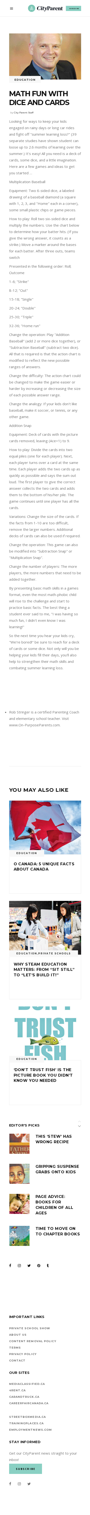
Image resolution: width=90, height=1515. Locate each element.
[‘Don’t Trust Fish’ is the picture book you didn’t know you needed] (45, 1033)
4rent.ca (17, 1390)
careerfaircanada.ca (29, 1403)
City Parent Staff (23, 112)
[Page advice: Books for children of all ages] (19, 1204)
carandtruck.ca (24, 1396)
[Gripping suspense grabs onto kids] (19, 1174)
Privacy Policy (23, 1354)
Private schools (54, 953)
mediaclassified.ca (27, 1384)
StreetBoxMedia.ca (27, 1417)
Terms (15, 1347)
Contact (17, 1360)
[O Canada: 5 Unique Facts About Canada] (45, 827)
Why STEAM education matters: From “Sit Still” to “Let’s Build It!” (44, 969)
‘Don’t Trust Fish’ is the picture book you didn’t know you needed (43, 1075)
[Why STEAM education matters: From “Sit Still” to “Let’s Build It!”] (45, 928)
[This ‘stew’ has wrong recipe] (19, 1144)
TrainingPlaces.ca (26, 1423)
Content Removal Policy (32, 1341)
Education (25, 79)
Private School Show (29, 1328)
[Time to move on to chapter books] (19, 1236)
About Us (18, 1334)
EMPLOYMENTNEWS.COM (30, 1429)
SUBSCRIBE (74, 8)
